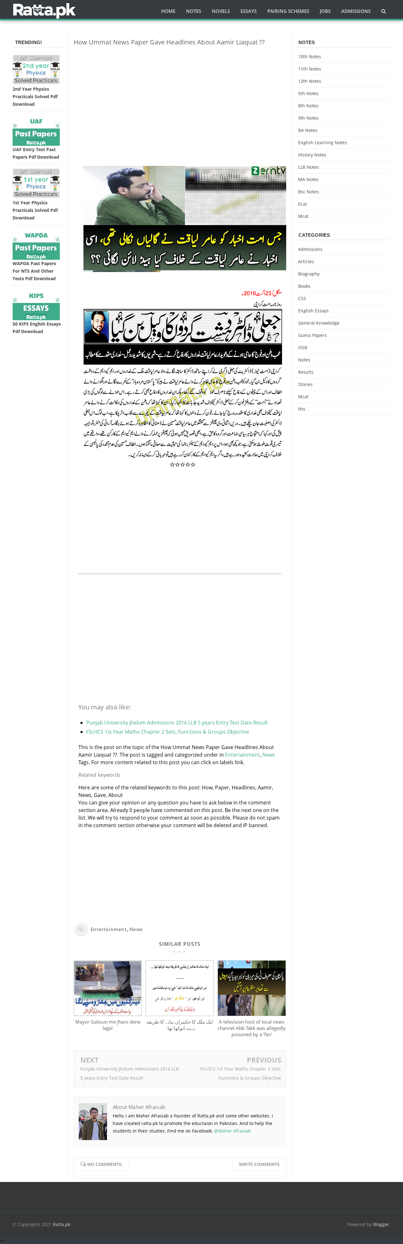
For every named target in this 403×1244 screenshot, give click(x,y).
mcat (303, 216)
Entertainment (242, 754)
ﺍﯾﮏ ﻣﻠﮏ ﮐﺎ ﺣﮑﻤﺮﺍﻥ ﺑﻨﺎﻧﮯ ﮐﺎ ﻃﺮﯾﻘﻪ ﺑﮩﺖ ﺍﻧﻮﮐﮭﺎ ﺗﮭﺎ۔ (179, 1025)
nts (301, 409)
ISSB (302, 347)
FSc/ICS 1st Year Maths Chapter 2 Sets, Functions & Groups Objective (167, 731)
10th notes (309, 57)
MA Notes (308, 179)
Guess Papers (312, 335)
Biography (309, 274)
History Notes (312, 155)
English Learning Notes (322, 142)
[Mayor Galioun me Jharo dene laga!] (108, 1014)
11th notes (309, 69)
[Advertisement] (179, 95)
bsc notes (308, 192)
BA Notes (307, 130)
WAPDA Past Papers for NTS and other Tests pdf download (34, 270)
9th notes (308, 118)
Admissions (310, 249)
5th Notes (308, 93)
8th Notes (308, 106)
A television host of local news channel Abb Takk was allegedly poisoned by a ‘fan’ (252, 1028)
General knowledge (318, 323)
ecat (302, 204)
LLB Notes (308, 167)
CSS (302, 298)
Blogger (381, 1224)
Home (168, 11)
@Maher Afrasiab (232, 1131)
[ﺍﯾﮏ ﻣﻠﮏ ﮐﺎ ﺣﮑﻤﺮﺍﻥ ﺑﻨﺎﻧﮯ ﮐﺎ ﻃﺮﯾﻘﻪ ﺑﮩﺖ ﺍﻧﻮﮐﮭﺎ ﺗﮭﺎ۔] (179, 1014)
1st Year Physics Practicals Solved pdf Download (35, 210)
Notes (304, 360)
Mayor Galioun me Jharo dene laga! (107, 1025)
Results (306, 372)
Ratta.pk (61, 1224)
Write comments (259, 1164)
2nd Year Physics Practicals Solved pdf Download (35, 96)
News (268, 754)
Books (304, 286)
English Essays (313, 311)
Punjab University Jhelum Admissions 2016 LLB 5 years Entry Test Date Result (177, 722)
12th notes (309, 81)
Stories (305, 384)
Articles (306, 261)
